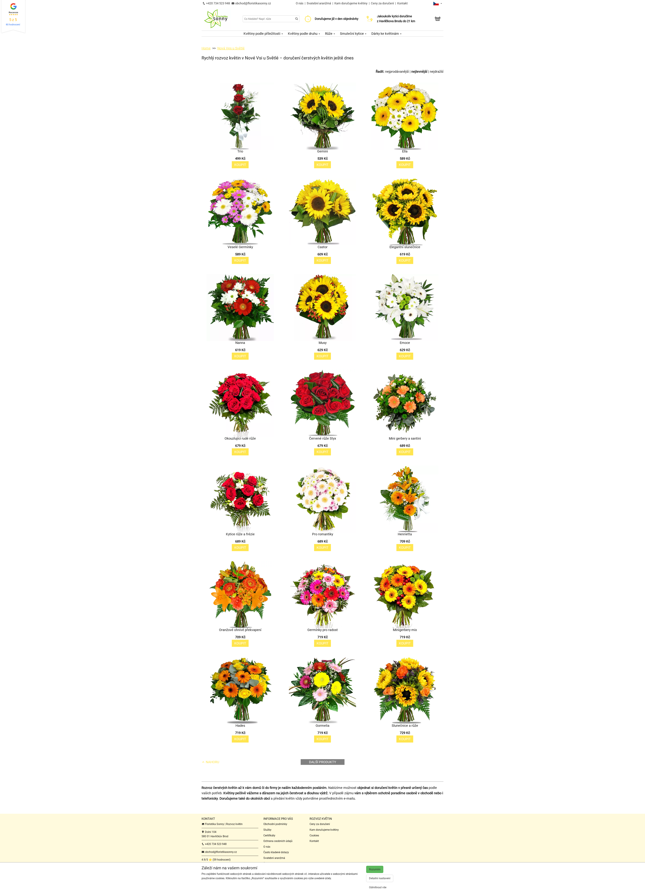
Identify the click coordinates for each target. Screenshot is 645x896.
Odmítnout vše (377, 887)
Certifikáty (269, 835)
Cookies (314, 835)
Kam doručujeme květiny (351, 3)
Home (206, 48)
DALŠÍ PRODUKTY (322, 762)
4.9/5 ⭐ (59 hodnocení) (216, 859)
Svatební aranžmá (319, 3)
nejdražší (436, 72)
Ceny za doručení (382, 3)
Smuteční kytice (352, 34)
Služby (267, 829)
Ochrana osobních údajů (277, 841)
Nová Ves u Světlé (231, 48)
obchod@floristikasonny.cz (252, 3)
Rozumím (374, 869)
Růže (329, 34)
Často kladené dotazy (276, 852)
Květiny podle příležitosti (262, 34)
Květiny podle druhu (303, 34)
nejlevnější (419, 72)
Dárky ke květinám (385, 34)
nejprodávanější (397, 72)
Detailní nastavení (379, 878)
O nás (300, 3)
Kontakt (402, 3)
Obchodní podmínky (275, 824)
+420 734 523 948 (217, 3)
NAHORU (212, 762)
